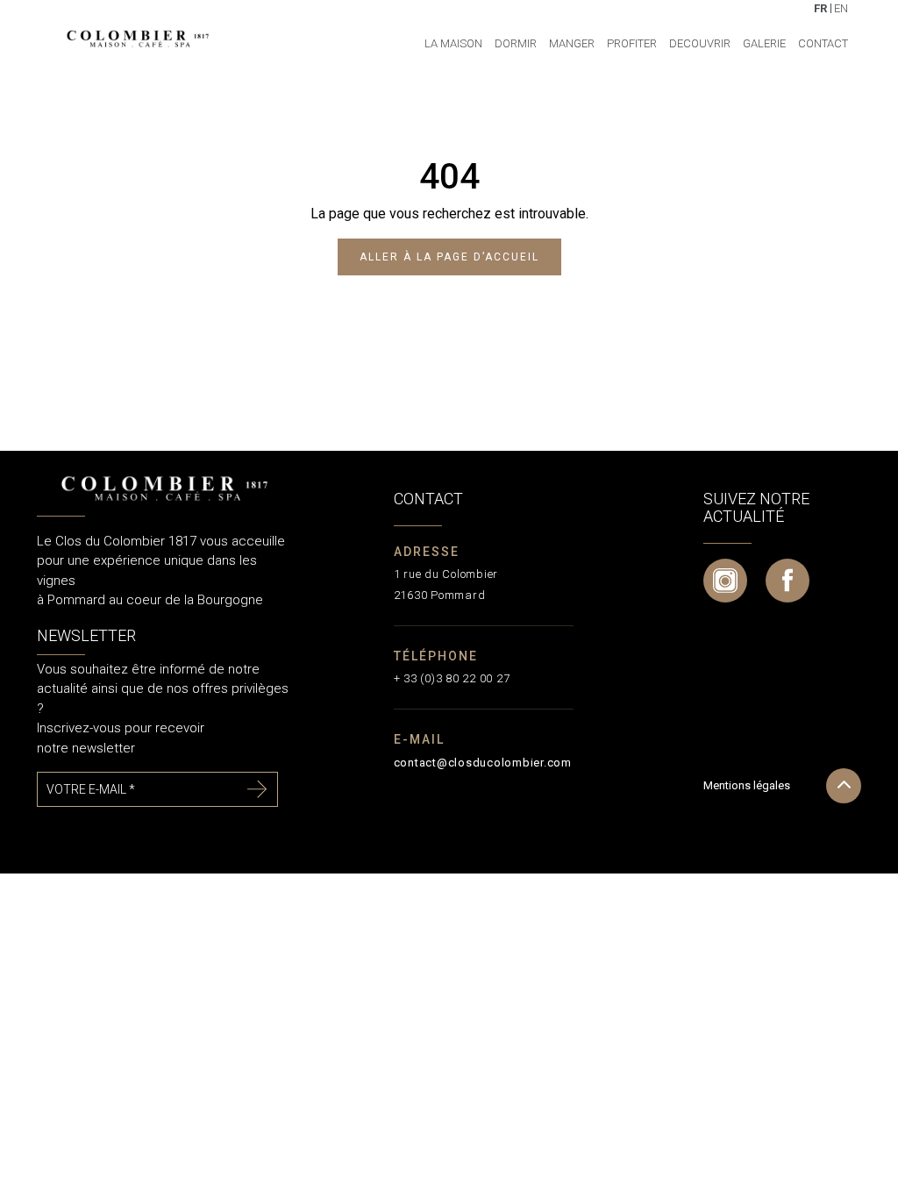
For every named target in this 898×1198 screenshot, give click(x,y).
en (841, 8)
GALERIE (764, 43)
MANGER (572, 43)
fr (820, 8)
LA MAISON (453, 43)
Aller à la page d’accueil (449, 257)
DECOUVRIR (700, 43)
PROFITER (632, 43)
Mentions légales (746, 785)
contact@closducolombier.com (483, 762)
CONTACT (823, 43)
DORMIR (516, 43)
